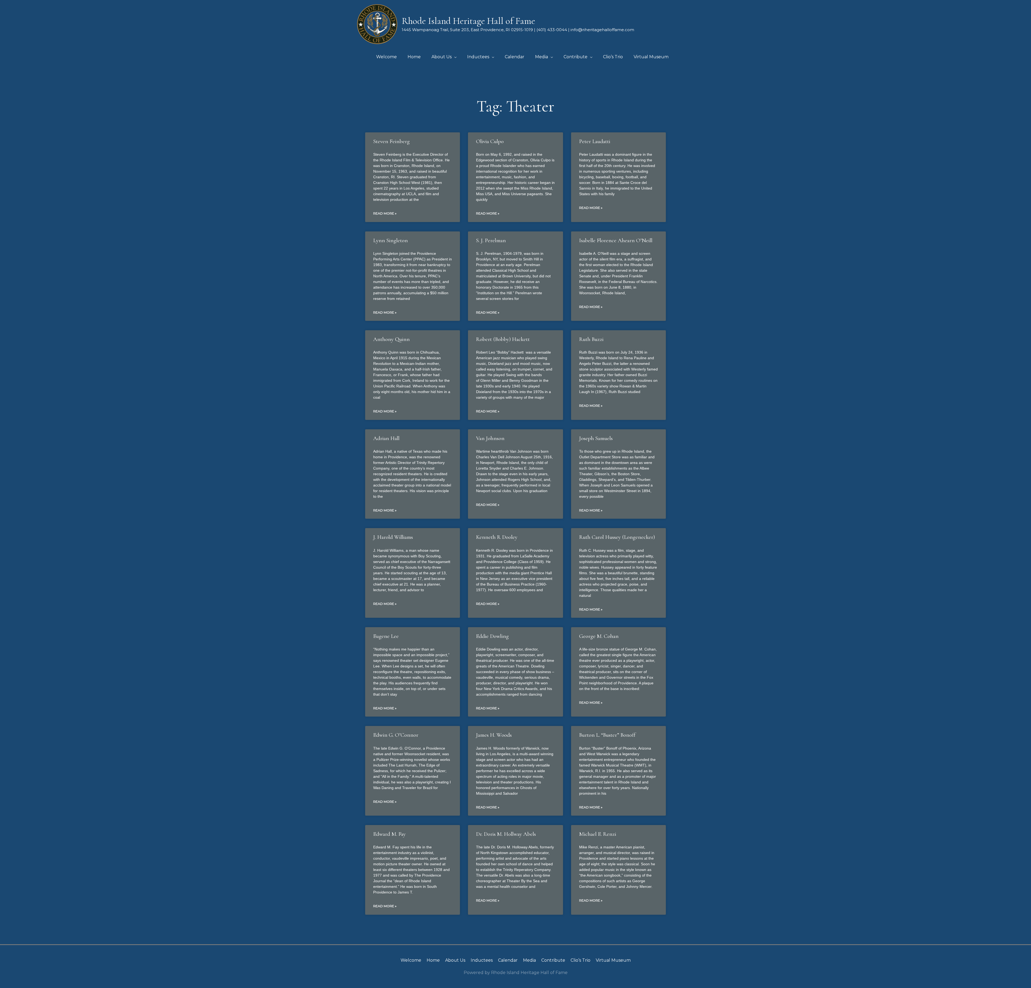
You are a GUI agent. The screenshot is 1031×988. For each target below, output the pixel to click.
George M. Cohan (599, 636)
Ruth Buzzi (591, 339)
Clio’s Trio (580, 960)
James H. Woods (494, 735)
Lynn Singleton (390, 240)
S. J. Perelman (491, 240)
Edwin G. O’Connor (395, 735)
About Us (455, 960)
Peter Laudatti (594, 141)
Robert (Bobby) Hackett (503, 339)
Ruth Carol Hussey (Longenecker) (617, 537)
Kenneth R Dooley (496, 537)
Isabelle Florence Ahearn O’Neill (615, 240)
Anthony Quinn (391, 339)
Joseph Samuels (596, 438)
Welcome (411, 960)
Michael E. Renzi (597, 834)
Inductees (482, 960)
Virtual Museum (613, 960)
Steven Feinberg (391, 141)
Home (433, 960)
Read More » (385, 213)
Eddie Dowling (492, 636)
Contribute (553, 960)
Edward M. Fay (389, 834)
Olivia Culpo (490, 141)
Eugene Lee (386, 636)
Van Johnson (490, 438)
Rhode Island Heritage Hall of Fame (468, 21)
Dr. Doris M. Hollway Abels (506, 834)
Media (529, 960)
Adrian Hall (386, 438)
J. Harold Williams (393, 537)
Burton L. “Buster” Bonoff (607, 735)
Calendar (508, 960)
